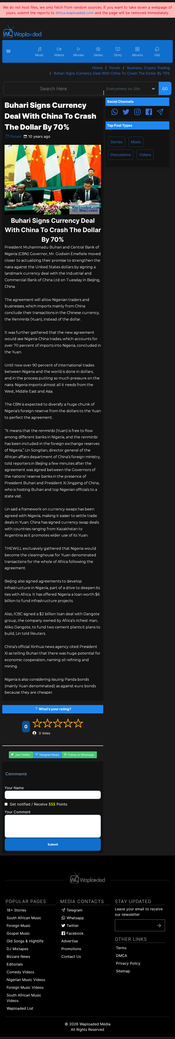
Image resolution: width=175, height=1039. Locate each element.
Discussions (121, 154)
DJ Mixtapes (17, 948)
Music (136, 142)
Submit (53, 844)
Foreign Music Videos (25, 987)
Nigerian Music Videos (26, 979)
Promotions (71, 948)
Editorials (15, 964)
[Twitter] (126, 112)
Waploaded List (20, 1008)
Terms (121, 948)
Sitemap (123, 971)
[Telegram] (160, 112)
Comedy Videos (20, 972)
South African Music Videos (24, 998)
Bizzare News (18, 956)
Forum (15, 136)
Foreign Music (19, 925)
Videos (145, 154)
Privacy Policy (128, 963)
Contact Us (71, 956)
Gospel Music (18, 933)
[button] (9, 51)
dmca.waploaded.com (75, 12)
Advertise (69, 941)
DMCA (121, 955)
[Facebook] (149, 112)
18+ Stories (16, 910)
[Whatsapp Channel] (115, 112)
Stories (117, 142)
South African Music (24, 918)
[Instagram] (137, 112)
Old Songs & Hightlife (25, 941)
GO (165, 88)
